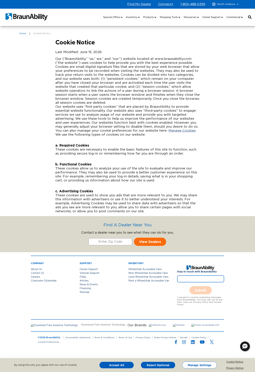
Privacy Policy (143, 337)
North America (226, 4)
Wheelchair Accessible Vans (145, 269)
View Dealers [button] (150, 241)
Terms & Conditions (104, 337)
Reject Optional (158, 365)
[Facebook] (176, 343)
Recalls (184, 337)
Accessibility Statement (78, 337)
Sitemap (85, 292)
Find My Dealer (139, 4)
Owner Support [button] (211, 17)
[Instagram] (184, 343)
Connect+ (165, 4)
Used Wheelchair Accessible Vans (148, 277)
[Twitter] (212, 342)
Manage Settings (199, 365)
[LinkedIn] (193, 343)
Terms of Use (125, 337)
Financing (85, 288)
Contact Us (37, 273)
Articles (84, 281)
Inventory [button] (132, 17)
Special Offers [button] (112, 17)
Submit (200, 290)
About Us (36, 269)
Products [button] (149, 17)
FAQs (83, 277)
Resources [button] (190, 17)
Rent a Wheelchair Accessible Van (148, 281)
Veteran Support (89, 273)
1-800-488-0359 (192, 4)
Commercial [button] (233, 17)
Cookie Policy (198, 337)
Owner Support (89, 269)
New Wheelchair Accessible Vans (148, 273)
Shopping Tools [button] (169, 17)
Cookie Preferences (48, 342)
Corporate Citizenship (44, 281)
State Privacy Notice (165, 337)
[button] (250, 17)
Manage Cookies (182, 130)
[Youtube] (202, 343)
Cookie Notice (228, 362)
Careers (35, 277)
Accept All (116, 365)
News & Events (89, 284)
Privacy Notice (228, 368)
